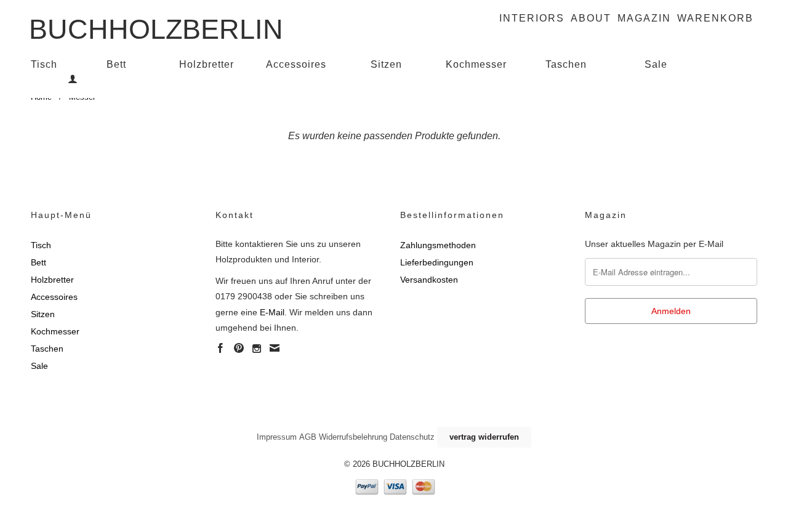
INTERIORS (532, 18)
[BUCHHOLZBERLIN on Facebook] (220, 348)
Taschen (566, 64)
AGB (307, 437)
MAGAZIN (644, 18)
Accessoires (296, 64)
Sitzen (386, 64)
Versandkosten (429, 280)
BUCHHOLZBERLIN (156, 25)
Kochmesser (476, 64)
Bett (116, 64)
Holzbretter (206, 64)
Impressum (277, 437)
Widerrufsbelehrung (353, 437)
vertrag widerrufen (484, 437)
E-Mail (272, 312)
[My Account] (73, 79)
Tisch (44, 64)
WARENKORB (715, 18)
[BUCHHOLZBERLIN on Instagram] (256, 348)
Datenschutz (412, 437)
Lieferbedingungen (436, 262)
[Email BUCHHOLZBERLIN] (274, 348)
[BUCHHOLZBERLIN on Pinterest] (239, 348)
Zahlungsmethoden (438, 245)
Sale (656, 64)
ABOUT (591, 18)
